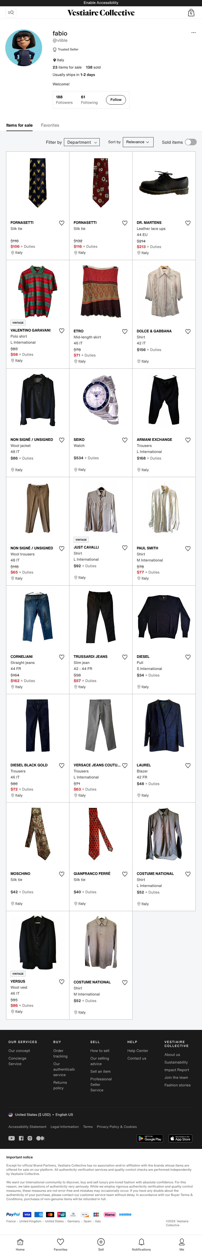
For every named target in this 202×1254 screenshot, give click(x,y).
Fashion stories (177, 1085)
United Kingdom (30, 1221)
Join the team (176, 1077)
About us (172, 1054)
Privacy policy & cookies (117, 1126)
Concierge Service (17, 1061)
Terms (88, 1126)
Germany (73, 1221)
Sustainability (176, 1062)
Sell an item (100, 1071)
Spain (88, 1221)
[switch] (191, 142)
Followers (64, 100)
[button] (191, 12)
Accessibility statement (27, 1126)
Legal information (64, 1126)
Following (89, 100)
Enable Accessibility (101, 3)
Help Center (137, 1051)
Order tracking (60, 1053)
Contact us (136, 1058)
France (11, 1221)
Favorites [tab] (50, 125)
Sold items (172, 142)
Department (79, 142)
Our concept (19, 1051)
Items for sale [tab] (19, 125)
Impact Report (176, 1070)
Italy (98, 1221)
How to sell (99, 1051)
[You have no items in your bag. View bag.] (191, 12)
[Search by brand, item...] (10, 13)
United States (54, 1221)
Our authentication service (66, 1069)
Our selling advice (99, 1061)
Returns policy (60, 1085)
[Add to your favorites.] (62, 223)
